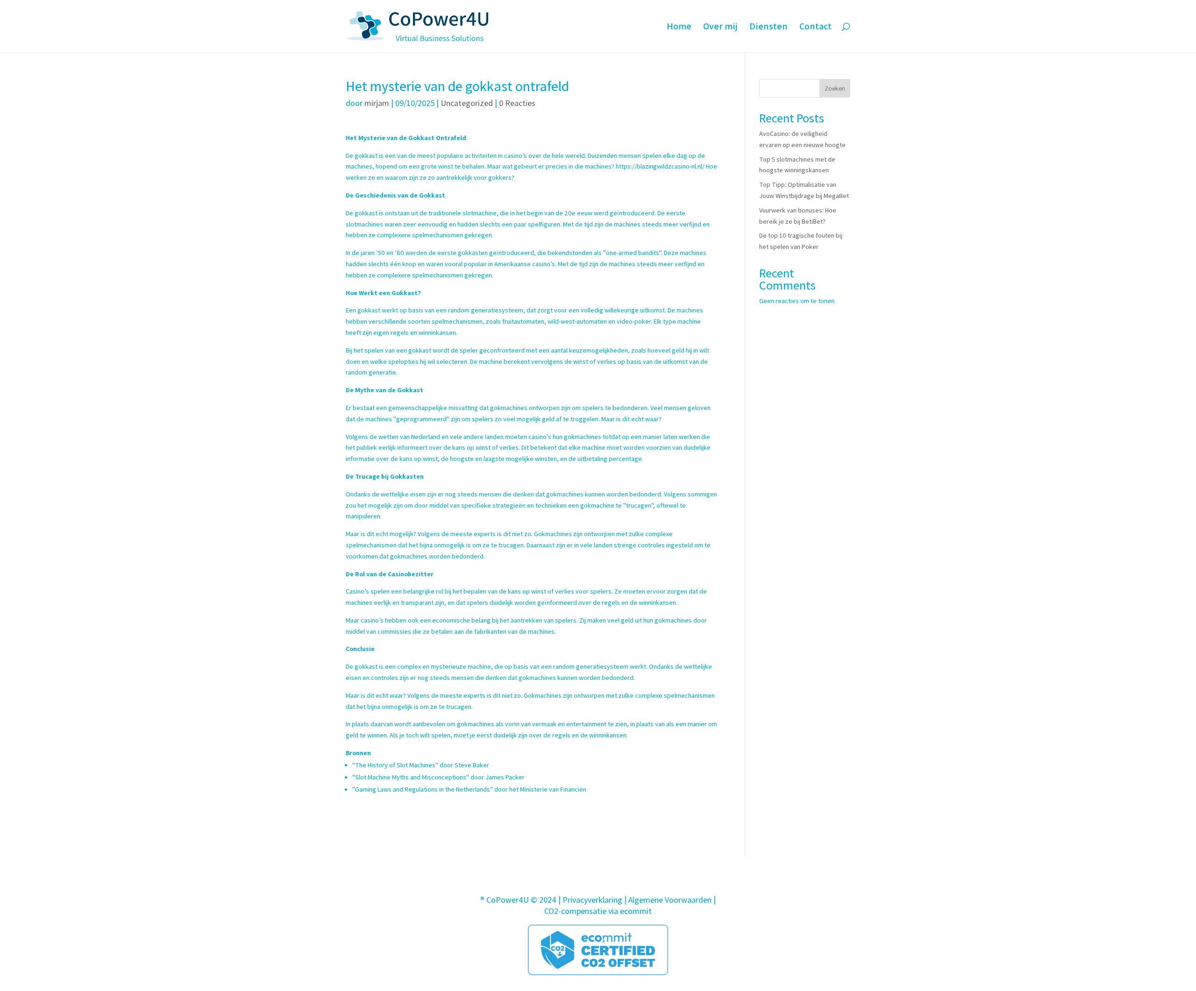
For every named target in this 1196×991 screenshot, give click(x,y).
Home (679, 27)
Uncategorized (467, 103)
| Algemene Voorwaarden (668, 899)
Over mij (720, 27)
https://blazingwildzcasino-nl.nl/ (660, 166)
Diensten (768, 27)
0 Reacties (517, 103)
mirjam (376, 103)
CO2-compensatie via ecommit (598, 911)
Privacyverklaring (592, 899)
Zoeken (835, 88)
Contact (815, 27)
